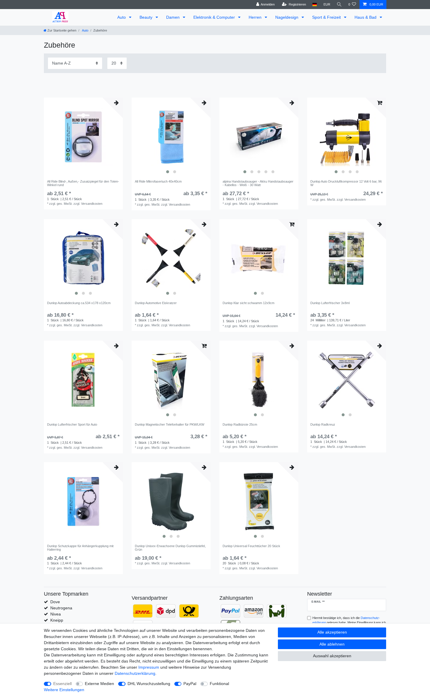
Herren (256, 17)
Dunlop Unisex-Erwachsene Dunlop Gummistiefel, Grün (170, 547)
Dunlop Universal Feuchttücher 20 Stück (251, 546)
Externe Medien (99, 683)
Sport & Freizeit (327, 17)
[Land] (314, 4)
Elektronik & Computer (214, 17)
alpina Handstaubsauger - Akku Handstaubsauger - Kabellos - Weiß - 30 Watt (258, 183)
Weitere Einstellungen (64, 689)
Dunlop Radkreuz (322, 424)
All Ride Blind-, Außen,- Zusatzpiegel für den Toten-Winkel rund (83, 183)
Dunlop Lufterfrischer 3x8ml (330, 303)
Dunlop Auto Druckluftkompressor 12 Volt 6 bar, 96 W (346, 183)
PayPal (189, 683)
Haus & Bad (366, 17)
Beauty (147, 17)
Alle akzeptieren (332, 632)
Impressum (148, 667)
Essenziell (62, 683)
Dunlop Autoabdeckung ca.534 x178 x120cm (79, 303)
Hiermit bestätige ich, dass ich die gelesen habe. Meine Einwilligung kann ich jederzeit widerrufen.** (349, 623)
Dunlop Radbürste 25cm (240, 424)
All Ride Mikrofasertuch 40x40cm (158, 181)
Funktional (219, 683)
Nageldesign (287, 17)
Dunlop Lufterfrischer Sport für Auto (72, 424)
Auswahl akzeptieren (332, 655)
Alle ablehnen (332, 644)
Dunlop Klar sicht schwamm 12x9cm (248, 303)
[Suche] (339, 4)
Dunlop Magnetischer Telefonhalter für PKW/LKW (169, 424)
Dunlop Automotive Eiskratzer (156, 303)
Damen (173, 17)
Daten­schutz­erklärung (135, 673)
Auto (122, 17)
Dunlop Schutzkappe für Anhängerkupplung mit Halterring (80, 547)
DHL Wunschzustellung (149, 683)
